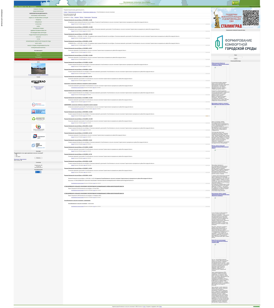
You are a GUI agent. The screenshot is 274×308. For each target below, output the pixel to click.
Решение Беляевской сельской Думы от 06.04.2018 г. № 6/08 (78, 161)
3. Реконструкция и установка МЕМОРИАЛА (38, 74)
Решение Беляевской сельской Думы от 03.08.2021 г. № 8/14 (78, 69)
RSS (28, 6)
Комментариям (87, 17)
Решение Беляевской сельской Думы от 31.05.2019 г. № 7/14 (78, 133)
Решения (38, 55)
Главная (16, 6)
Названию (76, 17)
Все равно (18, 156)
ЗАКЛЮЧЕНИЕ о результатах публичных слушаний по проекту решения (80, 104)
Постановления (38, 52)
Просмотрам (94, 17)
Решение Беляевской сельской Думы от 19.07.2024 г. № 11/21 (78, 34)
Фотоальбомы (33, 6)
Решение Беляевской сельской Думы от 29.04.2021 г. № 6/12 (78, 90)
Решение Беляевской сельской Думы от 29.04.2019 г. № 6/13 (78, 140)
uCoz (144, 306)
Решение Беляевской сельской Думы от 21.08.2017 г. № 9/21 (78, 168)
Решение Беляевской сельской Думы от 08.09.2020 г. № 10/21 (78, 111)
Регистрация (21, 6)
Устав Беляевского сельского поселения (38, 59)
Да (16, 154)
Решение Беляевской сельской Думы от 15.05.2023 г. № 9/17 (78, 48)
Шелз (160, 306)
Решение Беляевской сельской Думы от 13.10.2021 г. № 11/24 (78, 62)
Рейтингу (81, 17)
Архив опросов (23, 159)
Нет (16, 155)
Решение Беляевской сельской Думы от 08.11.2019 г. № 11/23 (78, 125)
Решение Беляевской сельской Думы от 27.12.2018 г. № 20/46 (78, 147)
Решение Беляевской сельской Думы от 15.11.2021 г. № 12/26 (78, 55)
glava (94, 197)
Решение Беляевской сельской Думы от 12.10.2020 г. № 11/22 (78, 97)
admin (84, 38)
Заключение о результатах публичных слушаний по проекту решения (80, 83)
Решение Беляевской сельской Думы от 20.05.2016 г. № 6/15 (78, 175)
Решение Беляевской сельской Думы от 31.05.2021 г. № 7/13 (78, 76)
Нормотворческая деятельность (75, 12)
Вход (25, 6)
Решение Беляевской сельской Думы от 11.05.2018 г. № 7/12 (78, 154)
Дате (72, 17)
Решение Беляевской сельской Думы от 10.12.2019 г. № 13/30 (78, 118)
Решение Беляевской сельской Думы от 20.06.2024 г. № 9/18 (78, 41)
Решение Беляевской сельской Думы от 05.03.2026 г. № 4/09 (78, 20)
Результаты (16, 159)
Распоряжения (38, 57)
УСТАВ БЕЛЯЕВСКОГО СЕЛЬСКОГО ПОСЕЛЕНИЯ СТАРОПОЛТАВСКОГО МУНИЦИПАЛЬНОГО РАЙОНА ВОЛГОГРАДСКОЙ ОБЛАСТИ (94, 186)
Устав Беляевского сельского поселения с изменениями (77, 200)
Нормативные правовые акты (89, 12)
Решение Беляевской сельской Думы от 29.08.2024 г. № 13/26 (78, 27)
